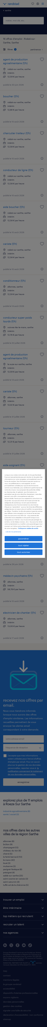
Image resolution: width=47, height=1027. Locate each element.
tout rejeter (23, 545)
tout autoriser (23, 552)
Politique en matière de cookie (28, 528)
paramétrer (23, 538)
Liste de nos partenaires (13, 532)
